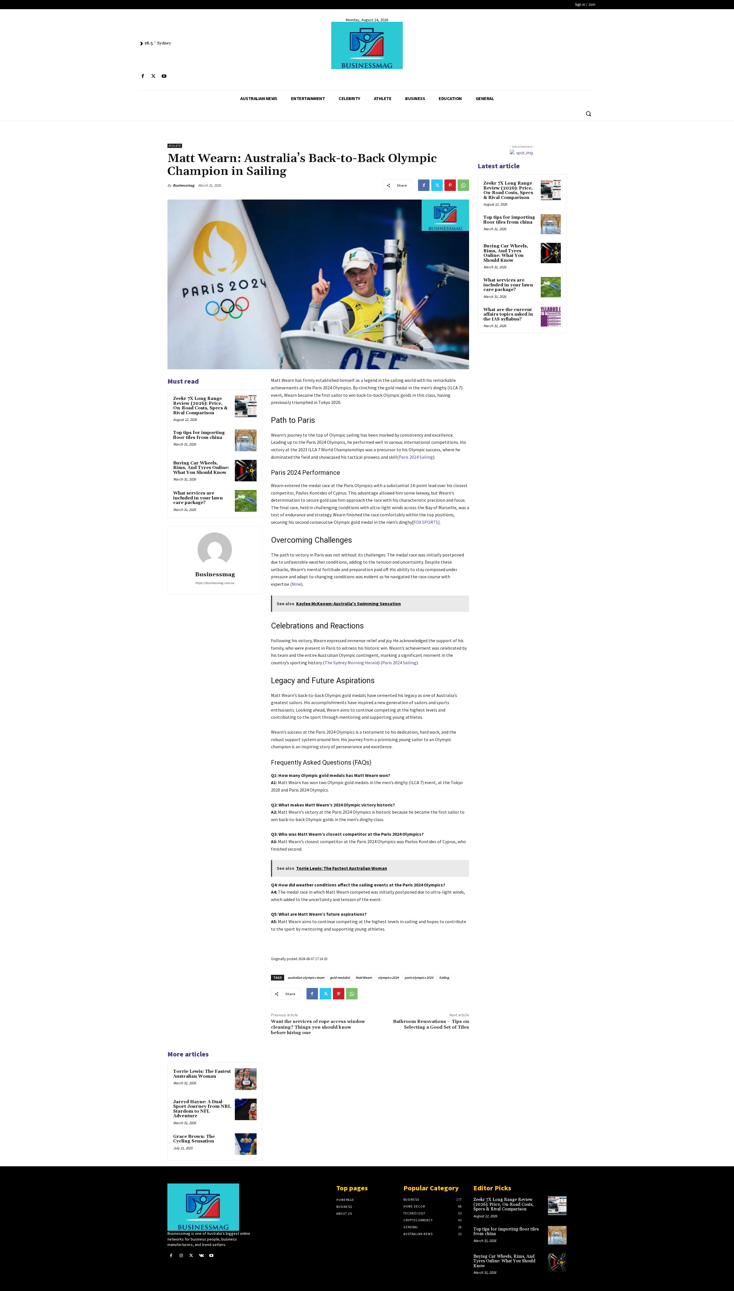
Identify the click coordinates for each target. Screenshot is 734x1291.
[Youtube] (164, 76)
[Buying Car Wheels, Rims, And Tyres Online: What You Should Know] (246, 471)
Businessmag (183, 185)
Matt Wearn (364, 977)
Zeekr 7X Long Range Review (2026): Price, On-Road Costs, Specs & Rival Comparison (200, 406)
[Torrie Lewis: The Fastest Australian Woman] (246, 1079)
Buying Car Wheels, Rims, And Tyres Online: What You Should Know (201, 467)
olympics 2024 (388, 977)
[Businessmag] (367, 45)
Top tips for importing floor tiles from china (199, 435)
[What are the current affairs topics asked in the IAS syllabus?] (551, 316)
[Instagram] (181, 1255)
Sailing (444, 977)
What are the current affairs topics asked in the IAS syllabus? (508, 314)
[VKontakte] (201, 1255)
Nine (296, 584)
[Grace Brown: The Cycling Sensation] (246, 1144)
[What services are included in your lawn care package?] (246, 501)
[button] (588, 113)
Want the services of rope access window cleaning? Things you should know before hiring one (318, 1027)
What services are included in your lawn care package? (198, 498)
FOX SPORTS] (426, 522)
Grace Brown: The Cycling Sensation (194, 1139)
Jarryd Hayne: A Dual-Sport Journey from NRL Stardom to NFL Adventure (202, 1109)
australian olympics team (306, 977)
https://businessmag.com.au (214, 583)
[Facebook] (143, 76)
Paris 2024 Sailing (416, 457)
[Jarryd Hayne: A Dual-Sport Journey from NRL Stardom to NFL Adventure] (246, 1109)
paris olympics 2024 (419, 977)
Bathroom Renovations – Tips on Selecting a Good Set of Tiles (431, 1024)
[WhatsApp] (463, 185)
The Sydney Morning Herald (351, 662)
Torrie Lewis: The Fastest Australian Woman (202, 1074)
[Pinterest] (450, 185)
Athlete (175, 146)
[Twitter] (153, 76)
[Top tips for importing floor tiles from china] (246, 440)
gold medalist (340, 977)
